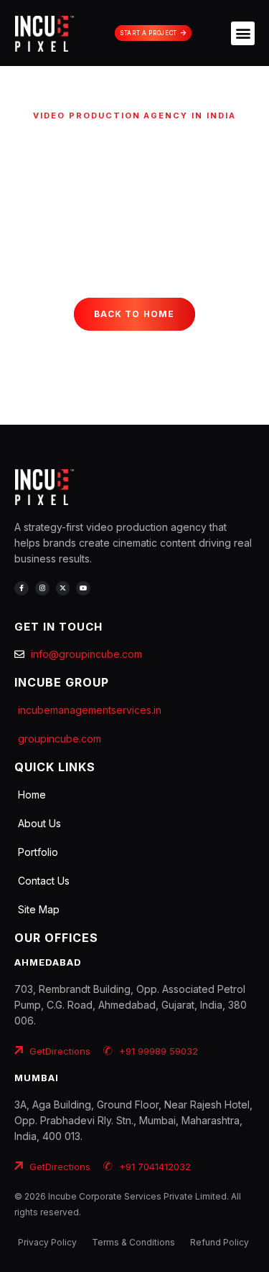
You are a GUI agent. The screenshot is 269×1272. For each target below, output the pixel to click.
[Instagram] (42, 588)
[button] (243, 33)
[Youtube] (83, 588)
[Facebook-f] (21, 588)
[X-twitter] (63, 588)
